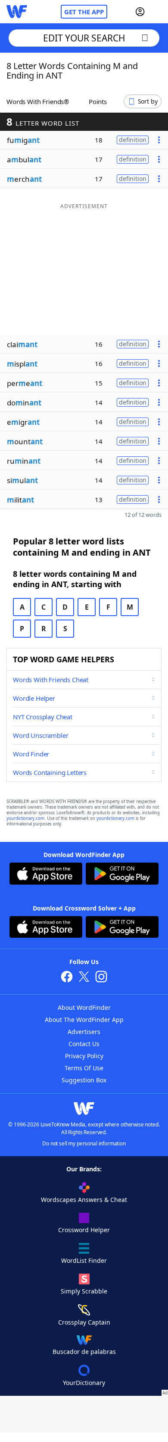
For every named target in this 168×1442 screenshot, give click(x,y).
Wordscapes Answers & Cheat (84, 1199)
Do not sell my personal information (84, 1143)
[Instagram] (101, 978)
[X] (84, 978)
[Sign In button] (140, 11)
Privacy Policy (84, 1056)
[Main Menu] (158, 11)
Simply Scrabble (84, 1291)
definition (132, 140)
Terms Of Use (84, 1068)
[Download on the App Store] (45, 875)
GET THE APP (84, 11)
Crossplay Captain (84, 1322)
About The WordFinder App (84, 1019)
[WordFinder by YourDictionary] (16, 11)
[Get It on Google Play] (122, 875)
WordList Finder (84, 1260)
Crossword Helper (84, 1230)
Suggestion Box (84, 1080)
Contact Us (84, 1044)
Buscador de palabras (84, 1351)
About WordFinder (84, 1007)
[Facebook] (67, 978)
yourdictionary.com (25, 818)
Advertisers (84, 1032)
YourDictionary (84, 1383)
